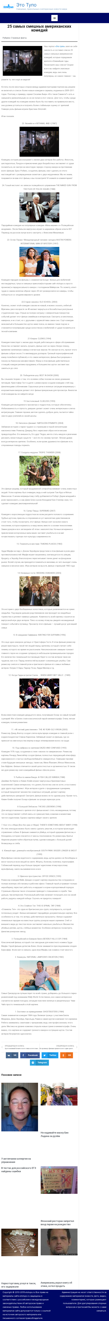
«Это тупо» (60, 46)
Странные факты (19, 38)
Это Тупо (26, 5)
